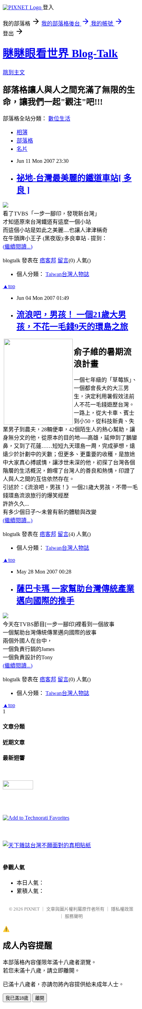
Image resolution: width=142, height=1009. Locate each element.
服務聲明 (74, 916)
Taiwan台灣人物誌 (67, 274)
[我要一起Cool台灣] (47, 845)
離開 (39, 998)
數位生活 (59, 119)
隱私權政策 (122, 909)
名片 (22, 149)
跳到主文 (14, 72)
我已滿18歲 (17, 998)
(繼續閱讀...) (17, 247)
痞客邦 (48, 260)
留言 (63, 260)
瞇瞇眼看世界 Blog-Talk (60, 53)
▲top (9, 286)
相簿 (22, 132)
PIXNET (32, 909)
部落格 (25, 141)
